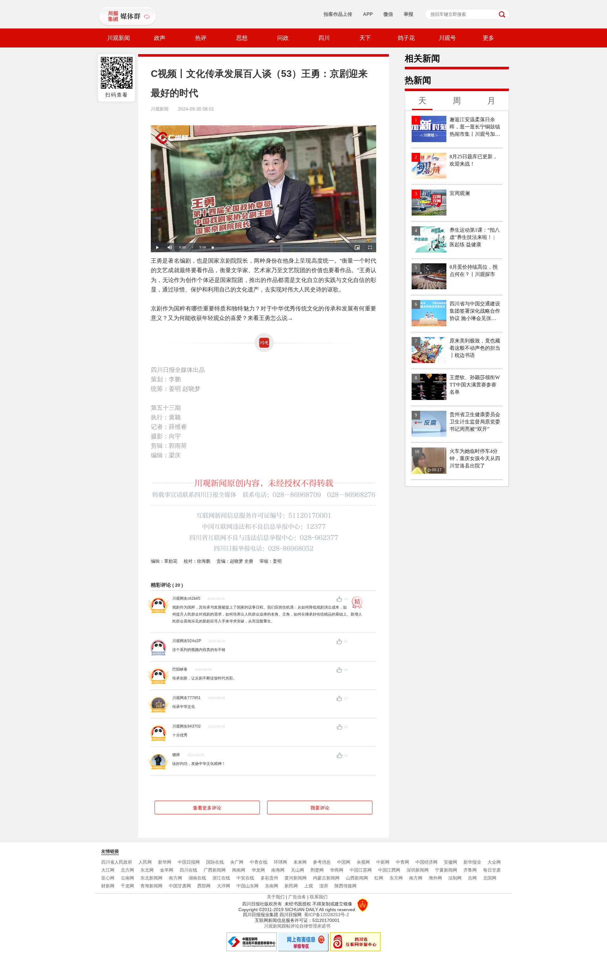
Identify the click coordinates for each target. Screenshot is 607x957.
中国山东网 (247, 885)
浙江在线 (221, 877)
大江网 (107, 870)
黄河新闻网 (296, 877)
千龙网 (127, 885)
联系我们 (319, 896)
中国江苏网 (361, 870)
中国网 (343, 862)
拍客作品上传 (338, 14)
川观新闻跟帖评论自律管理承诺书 (297, 926)
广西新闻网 (215, 870)
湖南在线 (197, 877)
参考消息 (322, 862)
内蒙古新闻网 (326, 877)
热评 (200, 38)
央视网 (363, 862)
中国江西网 (389, 870)
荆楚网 (317, 870)
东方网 (396, 877)
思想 (242, 38)
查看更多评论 (207, 807)
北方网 (127, 870)
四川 (324, 38)
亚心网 (107, 877)
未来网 (300, 862)
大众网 (494, 862)
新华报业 (472, 862)
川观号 (447, 38)
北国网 (489, 877)
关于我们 (276, 896)
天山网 (297, 870)
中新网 (382, 862)
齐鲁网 (470, 870)
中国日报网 (189, 862)
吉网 (472, 877)
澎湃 (323, 885)
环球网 (280, 862)
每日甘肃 (492, 870)
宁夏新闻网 (446, 870)
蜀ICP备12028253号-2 (326, 914)
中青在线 (258, 862)
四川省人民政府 (116, 862)
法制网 (455, 877)
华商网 (336, 870)
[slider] (280, 247)
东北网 (147, 870)
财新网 (107, 885)
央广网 (236, 862)
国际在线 (215, 862)
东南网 (271, 885)
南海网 (278, 870)
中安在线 (245, 877)
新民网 (291, 885)
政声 (159, 38)
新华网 (164, 862)
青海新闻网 (151, 885)
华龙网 (258, 870)
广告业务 (297, 896)
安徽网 (450, 862)
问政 (283, 38)
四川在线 (188, 870)
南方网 (175, 877)
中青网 (402, 862)
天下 (365, 38)
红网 (378, 877)
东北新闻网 (151, 877)
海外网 (435, 877)
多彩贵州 (269, 877)
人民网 (145, 862)
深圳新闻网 (418, 870)
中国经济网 (426, 862)
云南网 (127, 877)
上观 (308, 885)
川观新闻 (118, 38)
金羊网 (166, 870)
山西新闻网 (357, 877)
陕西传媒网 (345, 885)
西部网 (204, 885)
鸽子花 (406, 38)
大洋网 (223, 885)
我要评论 (319, 807)
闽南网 (238, 870)
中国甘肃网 (180, 885)
